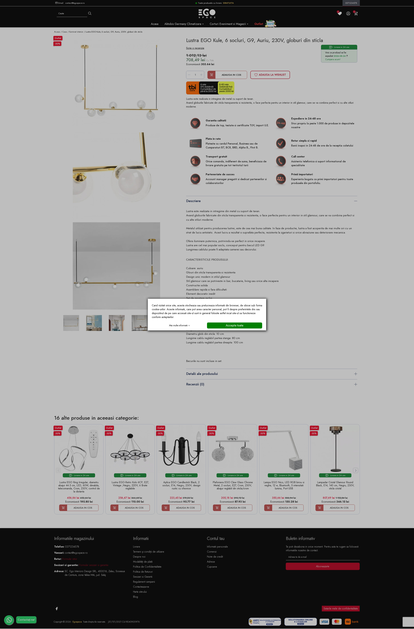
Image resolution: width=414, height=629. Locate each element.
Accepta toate (234, 325)
